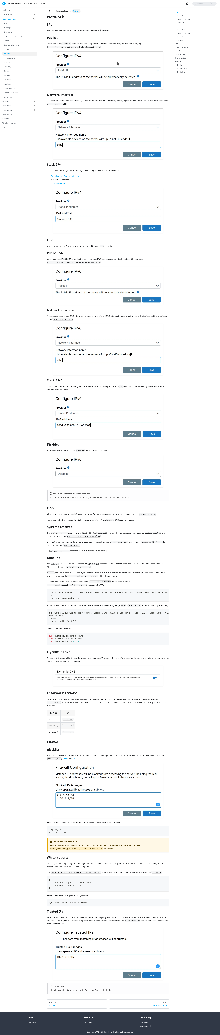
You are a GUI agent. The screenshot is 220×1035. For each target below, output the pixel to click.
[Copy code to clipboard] (166, 592)
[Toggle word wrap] (162, 592)
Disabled (180, 40)
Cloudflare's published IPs (101, 990)
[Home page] (49, 11)
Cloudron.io (29, 3)
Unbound (180, 51)
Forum (143, 1022)
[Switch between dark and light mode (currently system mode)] (187, 3)
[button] (19, 14)
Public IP (180, 16)
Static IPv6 (180, 37)
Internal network (181, 58)
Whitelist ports (182, 68)
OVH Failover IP (58, 183)
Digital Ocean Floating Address (65, 176)
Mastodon (144, 1026)
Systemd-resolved (183, 47)
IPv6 (73, 758)
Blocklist (180, 65)
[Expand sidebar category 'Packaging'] (34, 110)
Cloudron (32, 1022)
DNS (176, 44)
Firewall (178, 61)
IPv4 (65, 758)
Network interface (183, 19)
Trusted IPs (181, 72)
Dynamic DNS (180, 54)
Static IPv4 (180, 23)
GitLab (87, 1022)
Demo (42, 3)
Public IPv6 (181, 30)
